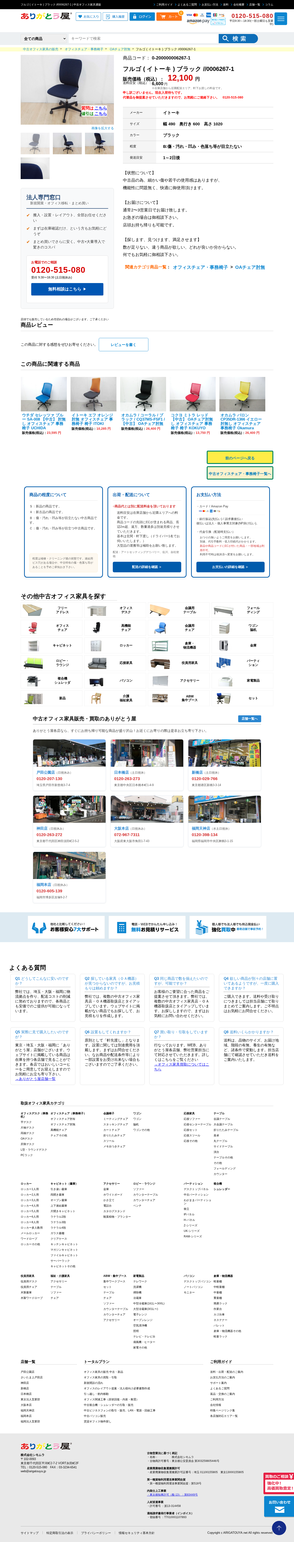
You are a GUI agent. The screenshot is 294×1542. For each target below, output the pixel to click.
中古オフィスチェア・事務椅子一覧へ (240, 474)
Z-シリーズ (190, 1225)
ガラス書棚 (57, 1233)
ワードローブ (29, 1238)
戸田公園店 (27, 1371)
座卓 (216, 1135)
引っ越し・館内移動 (96, 1394)
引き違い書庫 (59, 1189)
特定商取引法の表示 (59, 1533)
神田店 (25, 1383)
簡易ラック (220, 1303)
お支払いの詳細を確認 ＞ (230, 567)
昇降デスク (27, 1144)
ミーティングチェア (115, 1119)
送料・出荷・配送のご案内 (226, 1371)
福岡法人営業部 (30, 1421)
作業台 (218, 1309)
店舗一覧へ (250, 718)
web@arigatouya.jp (33, 1471)
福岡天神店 (27, 1410)
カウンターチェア (144, 1200)
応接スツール (192, 1135)
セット (107, 1287)
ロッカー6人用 (30, 1216)
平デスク (26, 1122)
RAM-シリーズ (193, 1236)
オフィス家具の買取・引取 (100, 1377)
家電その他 (140, 1347)
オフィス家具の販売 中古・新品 (103, 1371)
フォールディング (225, 1168)
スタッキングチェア (115, 1124)
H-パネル (189, 1220)
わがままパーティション (197, 1202)
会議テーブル (222, 1119)
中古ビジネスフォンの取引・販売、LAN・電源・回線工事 (119, 1410)
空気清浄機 (140, 1325)
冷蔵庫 (137, 1298)
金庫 (106, 1189)
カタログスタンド (114, 1211)
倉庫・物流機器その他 (227, 1331)
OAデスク (27, 1138)
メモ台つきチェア (114, 1146)
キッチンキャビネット (64, 1244)
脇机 (136, 1124)
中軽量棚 (219, 1287)
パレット (219, 1325)
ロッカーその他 (30, 1244)
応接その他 (191, 1141)
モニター (189, 1292)
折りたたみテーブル (226, 1130)
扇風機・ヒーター (144, 1342)
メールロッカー (30, 1233)
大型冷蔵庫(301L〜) (145, 1309)
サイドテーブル (223, 1146)
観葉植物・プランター (117, 1216)
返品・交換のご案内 (222, 1394)
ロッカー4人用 (30, 1205)
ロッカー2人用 (30, 1194)
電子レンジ (140, 1314)
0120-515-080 (58, 270)
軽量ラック (220, 1336)
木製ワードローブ (32, 1298)
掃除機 (137, 1292)
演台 (216, 1152)
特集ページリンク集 (222, 1410)
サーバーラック (60, 1260)
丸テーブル (220, 1141)
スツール (108, 1141)
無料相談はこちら (67, 289)
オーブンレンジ (143, 1320)
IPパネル (189, 1214)
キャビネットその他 (63, 1266)
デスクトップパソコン (197, 1281)
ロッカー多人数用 (32, 1227)
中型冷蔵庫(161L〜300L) (148, 1303)
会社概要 (238, 4)
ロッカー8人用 (30, 1222)
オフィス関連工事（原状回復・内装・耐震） (111, 1399)
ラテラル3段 (58, 1222)
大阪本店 (26, 1405)
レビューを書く (123, 345)
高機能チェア (59, 1130)
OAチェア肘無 (250, 267)
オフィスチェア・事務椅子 (200, 267)
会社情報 (215, 1405)
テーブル (56, 1287)
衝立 (186, 1209)
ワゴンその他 (141, 1130)
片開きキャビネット (63, 1211)
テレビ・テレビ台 (144, 1336)
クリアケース (59, 1238)
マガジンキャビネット (64, 1249)
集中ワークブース (114, 1281)
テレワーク (140, 1281)
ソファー (138, 1189)
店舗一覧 (254, 4)
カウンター (220, 1174)
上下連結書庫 (59, 1205)
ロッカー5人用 (30, 1211)
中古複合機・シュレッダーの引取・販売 (108, 1405)
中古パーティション (196, 1194)
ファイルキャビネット (64, 1255)
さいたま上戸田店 (32, 1377)
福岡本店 (26, 1416)
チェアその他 (59, 1135)
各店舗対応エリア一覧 (224, 1416)
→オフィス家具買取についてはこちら (181, 1066)
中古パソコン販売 (95, 1416)
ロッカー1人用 (30, 1189)
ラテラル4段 (58, 1227)
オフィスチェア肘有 (63, 1119)
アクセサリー (59, 1281)
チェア (55, 1298)
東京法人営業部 (30, 1399)
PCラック (27, 1155)
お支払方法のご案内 (222, 1377)
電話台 (107, 1205)
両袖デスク (27, 1133)
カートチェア (111, 1130)
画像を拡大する (102, 128)
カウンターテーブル (145, 1194)
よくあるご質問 (187, 4)
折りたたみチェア (114, 1135)
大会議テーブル (223, 1124)
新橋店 (25, 1388)
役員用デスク (29, 1281)
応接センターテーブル (197, 1124)
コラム (269, 4)
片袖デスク (27, 1127)
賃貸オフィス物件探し (97, 1421)
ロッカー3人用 (30, 1200)
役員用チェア (29, 1287)
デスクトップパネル (196, 1189)
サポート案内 (218, 1383)
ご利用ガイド (164, 4)
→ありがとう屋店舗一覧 (35, 1079)
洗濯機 (137, 1287)
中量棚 (218, 1292)
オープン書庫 (59, 1200)
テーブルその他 (223, 1157)
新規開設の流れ (93, 1383)
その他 (218, 1163)
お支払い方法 (210, 4)
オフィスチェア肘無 (63, 1124)
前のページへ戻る (240, 458)
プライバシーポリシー (96, 1533)
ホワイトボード (113, 1194)
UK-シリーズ (192, 1231)
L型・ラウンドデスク (34, 1149)
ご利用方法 (217, 1399)
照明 (136, 1331)
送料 (226, 4)
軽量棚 (218, 1281)
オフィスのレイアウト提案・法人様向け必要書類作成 (117, 1388)
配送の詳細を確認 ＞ (147, 567)
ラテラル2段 (58, 1216)
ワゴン (137, 1119)
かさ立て (108, 1200)
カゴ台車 (219, 1314)
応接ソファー (192, 1119)
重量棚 (218, 1298)
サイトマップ (30, 1533)
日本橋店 (26, 1394)
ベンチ (137, 1205)
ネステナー (220, 1320)
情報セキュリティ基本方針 (137, 1533)
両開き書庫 (57, 1194)
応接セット (191, 1130)
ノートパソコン (193, 1287)
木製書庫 (26, 1292)
